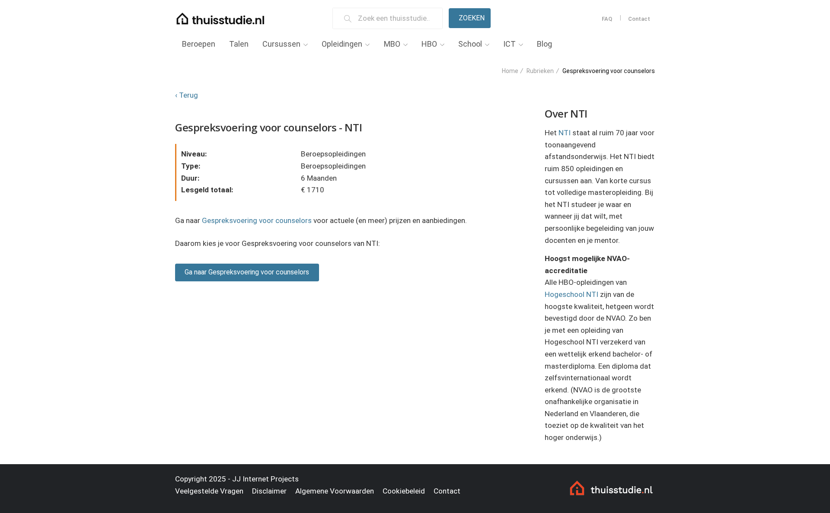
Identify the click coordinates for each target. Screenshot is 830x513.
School (470, 43)
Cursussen (281, 43)
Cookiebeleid (404, 491)
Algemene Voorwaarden (334, 491)
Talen (239, 43)
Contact (639, 19)
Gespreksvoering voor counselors (257, 220)
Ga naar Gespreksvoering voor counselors (247, 272)
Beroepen (198, 43)
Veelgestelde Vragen (209, 491)
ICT (509, 43)
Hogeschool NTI (571, 294)
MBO (392, 43)
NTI (565, 132)
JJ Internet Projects (265, 479)
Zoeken (472, 18)
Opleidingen (342, 43)
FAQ (607, 19)
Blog (544, 43)
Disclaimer (269, 491)
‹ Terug (186, 95)
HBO (429, 43)
